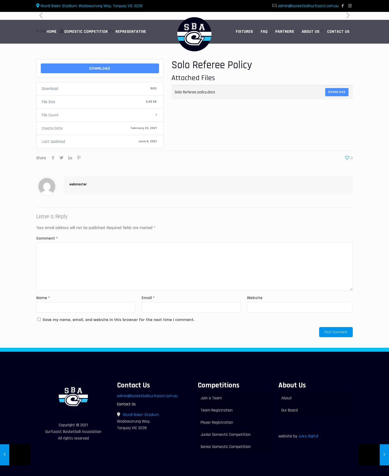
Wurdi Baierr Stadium (141, 415)
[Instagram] (350, 5)
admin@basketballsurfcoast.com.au (308, 6)
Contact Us (126, 404)
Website (255, 298)
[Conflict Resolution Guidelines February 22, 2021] (15, 454)
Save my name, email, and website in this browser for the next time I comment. (119, 320)
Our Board (289, 410)
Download (99, 68)
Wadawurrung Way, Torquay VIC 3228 (90, 6)
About (286, 398)
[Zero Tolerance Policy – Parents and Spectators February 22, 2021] (374, 454)
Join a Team (211, 398)
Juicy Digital (308, 436)
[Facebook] (343, 5)
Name (43, 298)
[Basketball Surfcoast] (194, 34)
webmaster (78, 184)
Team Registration (217, 410)
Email (148, 298)
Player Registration (217, 422)
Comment (47, 238)
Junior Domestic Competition (226, 434)
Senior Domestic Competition (226, 447)
